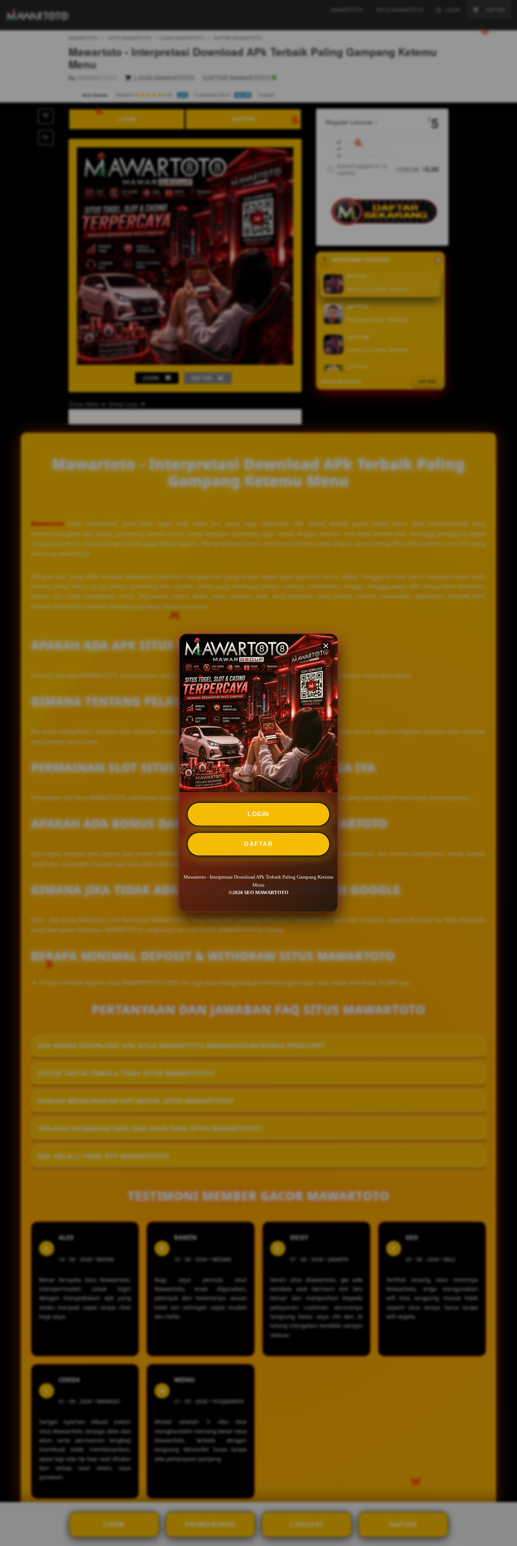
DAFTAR (258, 844)
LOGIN (258, 814)
